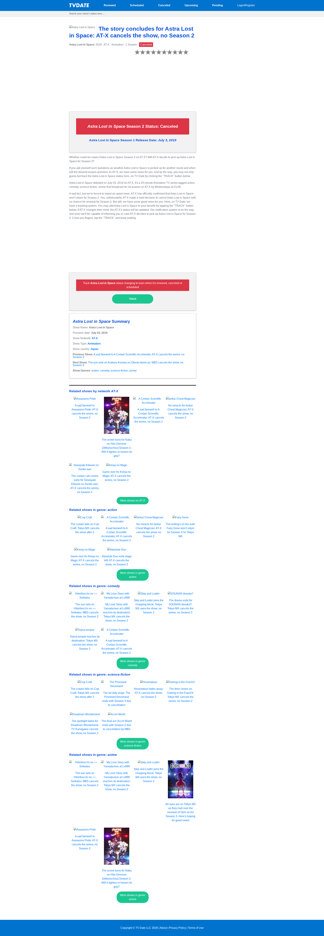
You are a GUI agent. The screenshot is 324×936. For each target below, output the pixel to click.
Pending (217, 5)
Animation (94, 343)
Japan (94, 349)
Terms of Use (196, 927)
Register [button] (250, 5)
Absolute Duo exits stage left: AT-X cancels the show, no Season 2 (117, 560)
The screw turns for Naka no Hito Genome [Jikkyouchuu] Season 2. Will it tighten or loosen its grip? (116, 447)
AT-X (95, 338)
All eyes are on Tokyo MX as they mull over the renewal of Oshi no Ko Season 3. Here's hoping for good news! (180, 812)
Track (132, 299)
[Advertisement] (132, 85)
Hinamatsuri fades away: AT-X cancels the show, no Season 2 (148, 692)
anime (133, 370)
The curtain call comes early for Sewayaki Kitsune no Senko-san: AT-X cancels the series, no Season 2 (84, 484)
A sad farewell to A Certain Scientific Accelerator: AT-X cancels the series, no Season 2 (128, 356)
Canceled (164, 5)
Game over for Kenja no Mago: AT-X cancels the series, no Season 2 (116, 475)
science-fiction (119, 370)
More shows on (132, 500)
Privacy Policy (177, 927)
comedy (104, 370)
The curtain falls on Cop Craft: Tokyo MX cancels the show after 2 (84, 528)
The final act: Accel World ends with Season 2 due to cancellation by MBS (116, 725)
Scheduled (137, 5)
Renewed (110, 5)
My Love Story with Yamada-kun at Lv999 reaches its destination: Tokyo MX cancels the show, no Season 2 (116, 612)
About (163, 927)
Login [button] (240, 5)
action (95, 370)
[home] (79, 6)
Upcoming (191, 5)
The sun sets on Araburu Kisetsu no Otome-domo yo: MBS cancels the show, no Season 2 (128, 364)
